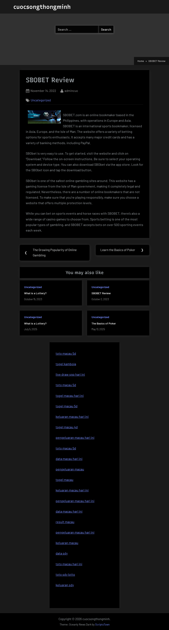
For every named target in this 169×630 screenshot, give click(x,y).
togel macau (64, 480)
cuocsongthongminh (42, 6)
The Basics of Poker (104, 323)
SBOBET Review (101, 293)
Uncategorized (41, 100)
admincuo (71, 91)
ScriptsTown (102, 624)
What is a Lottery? (35, 293)
